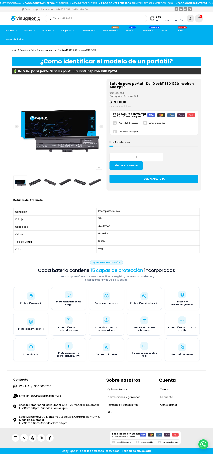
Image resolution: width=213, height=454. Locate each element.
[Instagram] (176, 9)
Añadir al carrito (126, 165)
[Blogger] (190, 9)
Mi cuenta (166, 397)
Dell (32, 50)
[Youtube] (185, 9)
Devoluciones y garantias (123, 397)
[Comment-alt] (15, 438)
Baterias (24, 50)
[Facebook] (181, 9)
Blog (159, 16)
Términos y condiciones (122, 405)
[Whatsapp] (24, 438)
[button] (203, 444)
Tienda (164, 389)
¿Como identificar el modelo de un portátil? (106, 61)
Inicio (14, 50)
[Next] (101, 126)
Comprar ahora (154, 179)
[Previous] (17, 126)
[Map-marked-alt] (32, 438)
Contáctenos (169, 405)
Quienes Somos (117, 389)
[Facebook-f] (50, 438)
